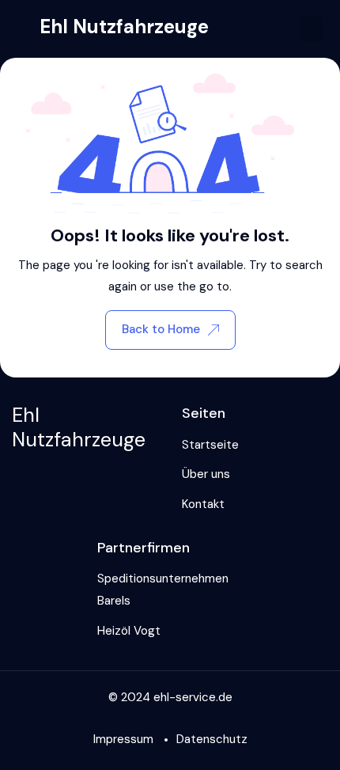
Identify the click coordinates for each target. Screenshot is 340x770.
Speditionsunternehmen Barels (163, 590)
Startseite (210, 445)
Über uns (206, 474)
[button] (311, 29)
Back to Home (161, 329)
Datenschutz (211, 739)
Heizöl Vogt (129, 631)
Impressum (123, 739)
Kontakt (203, 504)
